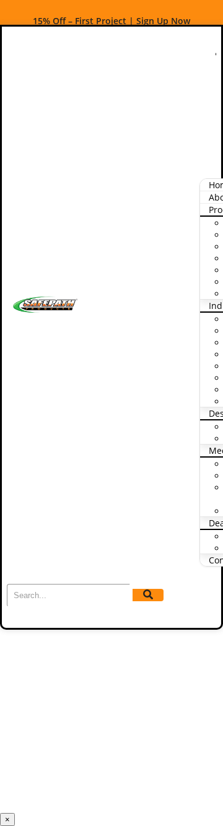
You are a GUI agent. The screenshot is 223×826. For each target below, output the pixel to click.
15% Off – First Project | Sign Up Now (111, 21)
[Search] (148, 595)
